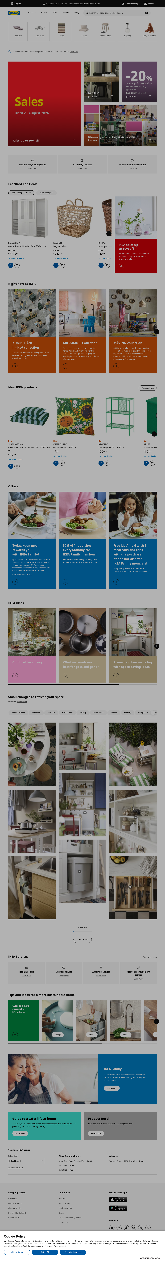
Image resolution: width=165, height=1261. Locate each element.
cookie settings (16, 1252)
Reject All (45, 1252)
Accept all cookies (73, 1252)
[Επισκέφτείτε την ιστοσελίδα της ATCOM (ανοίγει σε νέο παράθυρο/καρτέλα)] (150, 1258)
